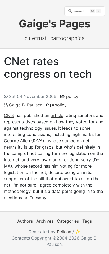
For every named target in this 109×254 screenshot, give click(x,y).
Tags (87, 221)
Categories (68, 221)
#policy (59, 105)
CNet (9, 115)
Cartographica (67, 38)
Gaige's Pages (54, 23)
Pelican (64, 231)
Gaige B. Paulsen (25, 105)
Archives (44, 221)
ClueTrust (36, 38)
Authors (25, 221)
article (57, 115)
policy (72, 96)
